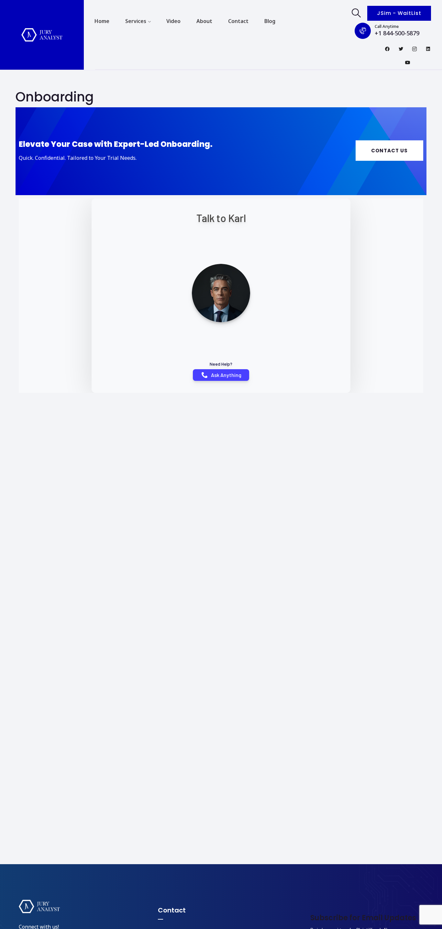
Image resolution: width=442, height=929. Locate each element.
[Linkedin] (428, 49)
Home (101, 21)
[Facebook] (387, 49)
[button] (399, 13)
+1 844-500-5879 (397, 33)
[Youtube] (407, 62)
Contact (238, 21)
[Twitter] (401, 49)
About (204, 21)
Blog (269, 21)
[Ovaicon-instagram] (414, 49)
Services (135, 21)
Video (173, 21)
